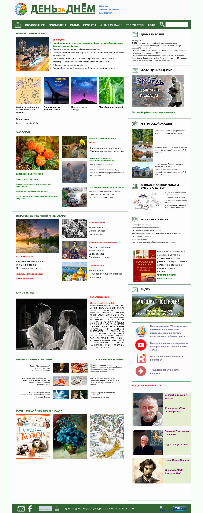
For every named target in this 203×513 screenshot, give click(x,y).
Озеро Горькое (95, 176)
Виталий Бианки (43, 397)
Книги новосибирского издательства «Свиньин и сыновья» (156, 234)
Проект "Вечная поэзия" (40, 366)
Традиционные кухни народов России (106, 367)
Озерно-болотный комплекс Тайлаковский (100, 166)
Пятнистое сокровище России (101, 195)
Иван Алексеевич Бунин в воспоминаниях (39, 384)
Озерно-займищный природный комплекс (106, 173)
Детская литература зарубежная (145, 228)
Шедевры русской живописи (103, 393)
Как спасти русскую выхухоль (101, 198)
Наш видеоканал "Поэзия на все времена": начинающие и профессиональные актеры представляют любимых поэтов (168, 331)
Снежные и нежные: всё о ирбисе (104, 381)
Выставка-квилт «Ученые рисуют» (36, 378)
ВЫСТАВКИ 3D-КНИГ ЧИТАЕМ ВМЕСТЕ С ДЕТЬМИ (160, 186)
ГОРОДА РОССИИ (96, 265)
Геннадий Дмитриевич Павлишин (177, 433)
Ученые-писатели (42, 368)
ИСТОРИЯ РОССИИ (24, 257)
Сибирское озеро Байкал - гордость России (105, 384)
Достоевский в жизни (41, 370)
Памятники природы (27, 179)
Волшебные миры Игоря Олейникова (34, 395)
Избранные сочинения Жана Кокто (70, 65)
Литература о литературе (142, 236)
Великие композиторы (100, 397)
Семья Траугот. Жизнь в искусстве (36, 381)
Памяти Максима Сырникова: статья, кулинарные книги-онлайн (83, 58)
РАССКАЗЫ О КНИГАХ (154, 219)
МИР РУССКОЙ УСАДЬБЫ (157, 123)
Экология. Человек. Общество (32, 192)
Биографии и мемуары (141, 225)
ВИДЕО (145, 289)
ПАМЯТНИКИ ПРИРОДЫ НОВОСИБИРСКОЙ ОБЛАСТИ (101, 159)
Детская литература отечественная (147, 231)
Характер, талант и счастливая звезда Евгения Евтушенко (81, 62)
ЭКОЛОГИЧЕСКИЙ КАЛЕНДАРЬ (102, 138)
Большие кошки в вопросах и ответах (104, 192)
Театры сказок (96, 395)
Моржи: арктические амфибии (102, 378)
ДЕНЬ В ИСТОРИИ (152, 34)
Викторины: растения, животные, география (33, 185)
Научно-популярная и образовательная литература (153, 242)
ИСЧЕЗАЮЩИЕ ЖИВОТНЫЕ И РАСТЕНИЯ (106, 187)
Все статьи (22, 119)
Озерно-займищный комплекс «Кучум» (105, 170)
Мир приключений (139, 239)
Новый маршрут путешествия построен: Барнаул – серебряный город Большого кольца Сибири (88, 44)
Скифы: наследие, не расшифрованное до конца (76, 49)
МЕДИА (75, 25)
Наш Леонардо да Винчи (39, 393)
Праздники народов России (102, 369)
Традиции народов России (101, 365)
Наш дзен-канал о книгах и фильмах (165, 371)
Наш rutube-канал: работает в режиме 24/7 (167, 358)
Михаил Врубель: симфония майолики (153, 112)
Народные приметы (99, 371)
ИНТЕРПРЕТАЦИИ (111, 25)
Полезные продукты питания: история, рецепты (37, 198)
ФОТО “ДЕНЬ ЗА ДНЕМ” (156, 70)
